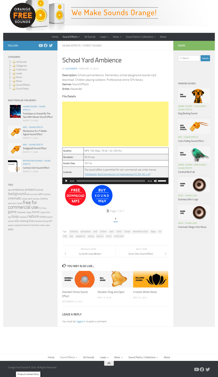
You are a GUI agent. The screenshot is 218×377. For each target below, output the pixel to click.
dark (30, 198)
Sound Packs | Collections (139, 36)
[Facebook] (46, 45)
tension (26, 225)
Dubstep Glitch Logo (188, 199)
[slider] (162, 180)
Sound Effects (70, 36)
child (95, 231)
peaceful (49, 217)
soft (50, 221)
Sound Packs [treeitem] (22, 88)
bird (31, 194)
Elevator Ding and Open (111, 292)
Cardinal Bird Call (186, 172)
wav (11, 229)
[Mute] (155, 181)
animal (39, 189)
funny (44, 208)
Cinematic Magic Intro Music (192, 227)
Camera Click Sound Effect (36, 167)
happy (153, 231)
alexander (71, 68)
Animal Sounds (185, 106)
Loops (103, 36)
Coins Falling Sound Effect (191, 141)
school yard (118, 236)
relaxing (24, 221)
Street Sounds (92, 45)
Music (116, 36)
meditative (23, 217)
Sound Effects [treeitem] (23, 84)
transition (34, 225)
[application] (115, 181)
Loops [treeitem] (19, 73)
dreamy (44, 198)
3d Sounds (89, 36)
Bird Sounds (200, 165)
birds (35, 194)
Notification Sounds (32, 161)
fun (40, 208)
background (17, 194)
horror (36, 212)
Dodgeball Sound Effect (35, 148)
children (103, 231)
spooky (11, 225)
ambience (74, 231)
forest (20, 203)
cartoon (47, 194)
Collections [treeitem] (21, 69)
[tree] (30, 75)
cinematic (14, 198)
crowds (127, 231)
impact (42, 212)
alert (10, 190)
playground (80, 236)
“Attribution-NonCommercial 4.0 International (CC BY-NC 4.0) (117, 174)
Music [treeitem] (19, 77)
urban (42, 225)
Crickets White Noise (145, 292)
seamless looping (41, 221)
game (12, 212)
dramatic (36, 199)
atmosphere (85, 231)
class (111, 231)
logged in (81, 321)
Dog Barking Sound (187, 113)
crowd (119, 231)
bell (28, 194)
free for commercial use (23, 205)
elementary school (140, 231)
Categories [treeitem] (21, 65)
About (163, 36)
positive (100, 236)
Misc (25, 127)
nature (33, 216)
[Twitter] (51, 45)
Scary (32, 220)
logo (9, 217)
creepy (25, 199)
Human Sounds (30, 106)
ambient (30, 189)
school (108, 236)
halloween (21, 212)
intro (48, 212)
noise (42, 216)
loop (15, 216)
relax (16, 220)
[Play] (66, 181)
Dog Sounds (200, 106)
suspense (18, 225)
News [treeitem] (19, 81)
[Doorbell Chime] (75, 204)
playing (91, 236)
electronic (12, 203)
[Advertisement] (115, 124)
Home (55, 36)
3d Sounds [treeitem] (21, 61)
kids (65, 236)
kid (160, 231)
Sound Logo (191, 195)
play (71, 236)
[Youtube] (40, 45)
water (47, 225)
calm (40, 194)
